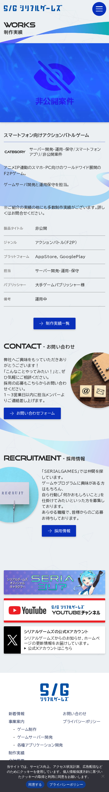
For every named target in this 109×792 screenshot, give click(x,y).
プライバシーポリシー (81, 722)
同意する (35, 784)
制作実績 (16, 753)
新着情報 (16, 714)
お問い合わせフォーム (35, 413)
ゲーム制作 (27, 729)
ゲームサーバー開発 (35, 737)
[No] (102, 776)
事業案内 (16, 722)
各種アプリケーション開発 (40, 745)
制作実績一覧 (58, 323)
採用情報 (62, 531)
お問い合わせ (75, 714)
